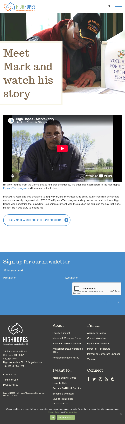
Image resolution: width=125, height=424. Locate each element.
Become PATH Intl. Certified (67, 388)
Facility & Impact (61, 333)
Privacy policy (66, 417)
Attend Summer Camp (64, 377)
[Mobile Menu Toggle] (118, 6)
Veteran (91, 359)
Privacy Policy (10, 385)
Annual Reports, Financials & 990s (68, 350)
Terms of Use (10, 379)
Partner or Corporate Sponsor (103, 354)
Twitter (94, 379)
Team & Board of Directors (67, 343)
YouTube (106, 379)
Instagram (100, 379)
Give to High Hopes (63, 399)
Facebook (88, 379)
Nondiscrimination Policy (66, 357)
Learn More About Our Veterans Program (34, 220)
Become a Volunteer (63, 393)
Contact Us (9, 374)
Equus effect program (15, 188)
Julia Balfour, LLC (16, 396)
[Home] (28, 334)
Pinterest (112, 379)
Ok (53, 417)
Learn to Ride (60, 383)
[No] (121, 414)
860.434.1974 (10, 358)
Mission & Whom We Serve (67, 338)
